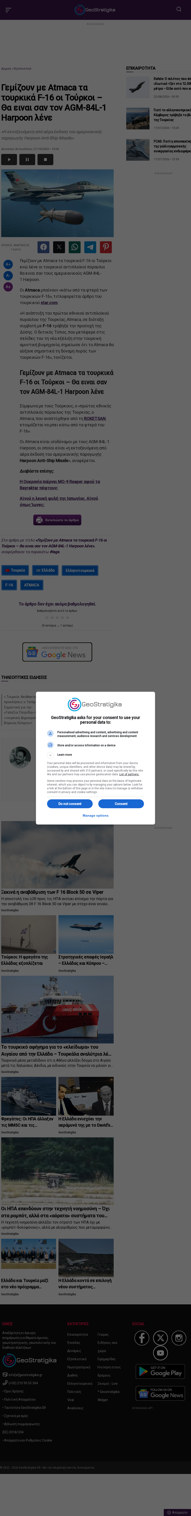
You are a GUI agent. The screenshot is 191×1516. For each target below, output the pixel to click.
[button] (95, 755)
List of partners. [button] (129, 774)
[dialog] (95, 758)
